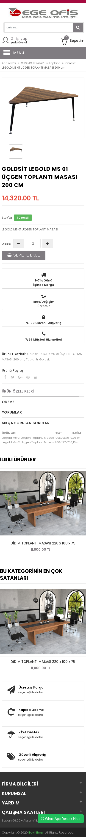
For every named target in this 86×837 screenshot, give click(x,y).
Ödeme (8, 401)
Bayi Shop (35, 832)
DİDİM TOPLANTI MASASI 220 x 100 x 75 (43, 543)
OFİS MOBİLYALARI (32, 63)
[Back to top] (81, 828)
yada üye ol (19, 42)
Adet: (6, 244)
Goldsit (44, 359)
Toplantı (54, 63)
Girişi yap (19, 38)
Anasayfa (9, 63)
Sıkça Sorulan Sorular (26, 422)
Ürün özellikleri (18, 391)
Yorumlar (12, 412)
